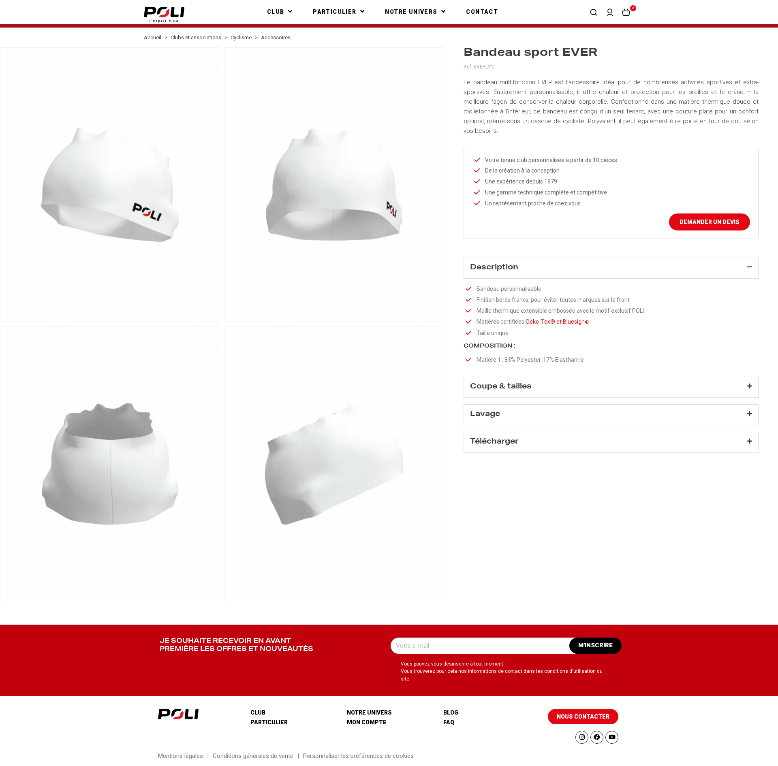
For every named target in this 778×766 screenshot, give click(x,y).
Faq (448, 722)
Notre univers (369, 712)
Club (257, 712)
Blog (450, 712)
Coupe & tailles (501, 386)
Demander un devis (710, 222)
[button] (594, 12)
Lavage (485, 414)
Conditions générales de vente (253, 756)
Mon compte (367, 722)
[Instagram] (581, 737)
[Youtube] (611, 737)
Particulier (269, 722)
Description (494, 267)
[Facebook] (596, 737)
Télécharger (494, 442)
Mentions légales (180, 756)
